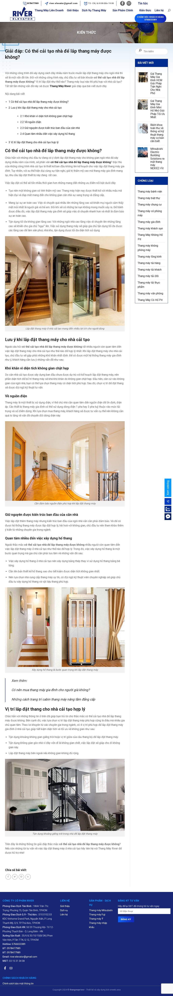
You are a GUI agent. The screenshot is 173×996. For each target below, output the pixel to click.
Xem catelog (167, 487)
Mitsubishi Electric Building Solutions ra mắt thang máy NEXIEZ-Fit (157, 158)
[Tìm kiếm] (140, 51)
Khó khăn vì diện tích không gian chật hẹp (46, 116)
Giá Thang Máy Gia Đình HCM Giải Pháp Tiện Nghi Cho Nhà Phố (156, 83)
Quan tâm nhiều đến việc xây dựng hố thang (48, 133)
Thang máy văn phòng (150, 293)
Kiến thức (145, 10)
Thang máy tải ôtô (148, 276)
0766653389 (18, 944)
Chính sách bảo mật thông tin (18, 983)
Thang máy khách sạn (150, 228)
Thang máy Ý (96, 918)
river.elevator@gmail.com (63, 3)
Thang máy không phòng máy (148, 248)
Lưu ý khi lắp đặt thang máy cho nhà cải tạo (35, 107)
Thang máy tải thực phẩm (149, 285)
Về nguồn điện (30, 122)
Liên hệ (159, 10)
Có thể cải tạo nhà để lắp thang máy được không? (39, 101)
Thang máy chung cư (150, 204)
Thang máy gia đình (149, 221)
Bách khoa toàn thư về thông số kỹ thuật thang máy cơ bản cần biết (157, 133)
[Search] (169, 10)
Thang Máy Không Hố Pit (150, 237)
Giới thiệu (73, 10)
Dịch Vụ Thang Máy (94, 10)
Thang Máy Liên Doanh (49, 10)
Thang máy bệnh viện (150, 191)
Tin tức (143, 3)
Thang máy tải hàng (149, 263)
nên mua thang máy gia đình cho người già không (52, 690)
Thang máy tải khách (150, 269)
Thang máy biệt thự (149, 198)
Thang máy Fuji (97, 914)
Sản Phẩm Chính (123, 10)
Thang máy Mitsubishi (101, 910)
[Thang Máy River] (13, 14)
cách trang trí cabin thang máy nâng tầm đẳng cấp (58, 699)
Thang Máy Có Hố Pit (150, 300)
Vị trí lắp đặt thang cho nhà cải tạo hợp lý (34, 142)
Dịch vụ (64, 910)
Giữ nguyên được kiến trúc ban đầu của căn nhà (50, 128)
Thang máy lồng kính (150, 256)
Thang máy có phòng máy (150, 213)
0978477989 (33, 3)
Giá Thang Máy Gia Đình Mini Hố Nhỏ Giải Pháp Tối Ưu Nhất (157, 109)
